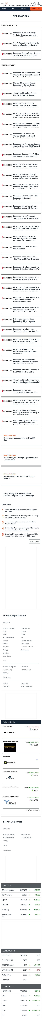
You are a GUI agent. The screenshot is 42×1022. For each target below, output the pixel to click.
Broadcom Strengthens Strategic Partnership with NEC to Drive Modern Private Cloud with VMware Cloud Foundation (26, 342)
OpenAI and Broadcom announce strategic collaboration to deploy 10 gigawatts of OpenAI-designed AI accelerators (26, 383)
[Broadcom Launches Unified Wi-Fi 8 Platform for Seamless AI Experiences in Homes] (7, 299)
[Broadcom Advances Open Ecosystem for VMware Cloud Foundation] (7, 351)
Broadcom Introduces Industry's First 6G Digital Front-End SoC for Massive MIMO (26, 269)
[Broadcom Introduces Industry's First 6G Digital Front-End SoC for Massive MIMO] (7, 268)
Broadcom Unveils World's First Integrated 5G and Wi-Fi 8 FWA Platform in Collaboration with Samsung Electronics (25, 167)
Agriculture (25, 650)
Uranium (6, 653)
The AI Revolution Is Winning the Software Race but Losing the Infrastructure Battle (26, 45)
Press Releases (20, 6)
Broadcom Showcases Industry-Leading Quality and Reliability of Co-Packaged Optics (26, 412)
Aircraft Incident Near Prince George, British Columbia (21, 511)
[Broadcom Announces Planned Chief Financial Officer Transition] (7, 258)
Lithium (5, 641)
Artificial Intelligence (9, 667)
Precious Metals (8, 628)
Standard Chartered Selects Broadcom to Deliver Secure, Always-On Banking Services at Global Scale (25, 86)
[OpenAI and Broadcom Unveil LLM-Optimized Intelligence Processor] (7, 94)
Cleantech (24, 667)
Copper (23, 631)
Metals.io (6, 756)
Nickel (23, 634)
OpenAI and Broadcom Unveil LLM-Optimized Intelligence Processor (24, 95)
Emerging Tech (26, 670)
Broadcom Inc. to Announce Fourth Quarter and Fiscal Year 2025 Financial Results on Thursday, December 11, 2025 (25, 362)
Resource (4, 8)
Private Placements (30, 6)
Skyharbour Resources (11, 772)
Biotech (5, 683)
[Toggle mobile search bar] (34, 3)
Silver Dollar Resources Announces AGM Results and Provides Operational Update (22, 529)
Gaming (5, 673)
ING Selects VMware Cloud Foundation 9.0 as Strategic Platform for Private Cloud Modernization (24, 322)
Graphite (6, 647)
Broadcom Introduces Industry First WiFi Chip (19, 439)
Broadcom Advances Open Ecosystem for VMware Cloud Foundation (24, 351)
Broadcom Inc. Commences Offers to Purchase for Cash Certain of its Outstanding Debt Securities (26, 125)
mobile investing (10, 435)
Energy (5, 650)
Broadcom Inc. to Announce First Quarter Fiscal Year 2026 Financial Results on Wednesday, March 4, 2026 (26, 290)
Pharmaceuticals (26, 686)
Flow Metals (7, 726)
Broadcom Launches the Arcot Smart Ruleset (25, 247)
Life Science (22, 8)
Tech (13, 8)
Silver (5, 634)
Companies (11, 6)
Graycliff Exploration (11, 796)
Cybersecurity (7, 670)
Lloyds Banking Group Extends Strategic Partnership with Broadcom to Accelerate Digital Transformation (25, 423)
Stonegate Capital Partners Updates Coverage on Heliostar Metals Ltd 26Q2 (21, 517)
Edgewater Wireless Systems (11, 787)
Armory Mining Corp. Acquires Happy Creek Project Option (20, 523)
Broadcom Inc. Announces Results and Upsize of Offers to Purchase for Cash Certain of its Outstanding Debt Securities (26, 106)
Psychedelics (25, 683)
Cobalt (5, 644)
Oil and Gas (7, 656)
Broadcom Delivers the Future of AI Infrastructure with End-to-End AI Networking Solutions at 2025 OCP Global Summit (26, 403)
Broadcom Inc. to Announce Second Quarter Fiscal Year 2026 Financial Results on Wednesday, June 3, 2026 (26, 219)
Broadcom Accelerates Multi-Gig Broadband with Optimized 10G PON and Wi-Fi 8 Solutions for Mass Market (26, 229)
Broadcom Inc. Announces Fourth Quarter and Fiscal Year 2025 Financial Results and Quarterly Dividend (26, 311)
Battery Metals (8, 637)
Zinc (22, 637)
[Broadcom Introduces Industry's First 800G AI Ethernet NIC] (7, 371)
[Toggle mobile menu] (2, 3)
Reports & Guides (36, 8)
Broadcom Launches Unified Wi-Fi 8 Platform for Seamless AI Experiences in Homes (26, 299)
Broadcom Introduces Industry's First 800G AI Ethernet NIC (26, 371)
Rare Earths (25, 644)
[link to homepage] (7, 3)
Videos (5, 6)
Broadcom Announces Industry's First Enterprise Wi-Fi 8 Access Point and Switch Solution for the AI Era (26, 280)
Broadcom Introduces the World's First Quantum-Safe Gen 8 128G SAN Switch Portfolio (26, 331)
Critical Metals (26, 641)
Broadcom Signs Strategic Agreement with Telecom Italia (21, 459)
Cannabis (6, 686)
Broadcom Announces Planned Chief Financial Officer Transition (26, 258)
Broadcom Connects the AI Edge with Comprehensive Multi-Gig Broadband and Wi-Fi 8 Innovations (26, 157)
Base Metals (25, 628)
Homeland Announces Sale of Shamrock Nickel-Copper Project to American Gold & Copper (22, 535)
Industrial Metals (27, 647)
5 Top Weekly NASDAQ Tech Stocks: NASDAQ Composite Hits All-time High (19, 494)
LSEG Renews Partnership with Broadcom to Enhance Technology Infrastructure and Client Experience (25, 199)
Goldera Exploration (10, 741)
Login (39, 3)
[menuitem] (12, 631)
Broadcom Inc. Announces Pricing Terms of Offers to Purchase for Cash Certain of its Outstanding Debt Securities (26, 116)
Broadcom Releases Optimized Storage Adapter (19, 477)
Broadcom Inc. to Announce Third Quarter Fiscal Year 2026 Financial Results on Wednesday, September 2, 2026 (26, 76)
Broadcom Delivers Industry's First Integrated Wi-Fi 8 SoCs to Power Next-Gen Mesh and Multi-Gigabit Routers (26, 177)
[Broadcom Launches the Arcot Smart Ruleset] (7, 248)
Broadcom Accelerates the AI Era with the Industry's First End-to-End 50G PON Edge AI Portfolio (26, 186)
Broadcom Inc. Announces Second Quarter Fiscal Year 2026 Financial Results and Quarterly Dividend (26, 146)
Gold (4, 631)
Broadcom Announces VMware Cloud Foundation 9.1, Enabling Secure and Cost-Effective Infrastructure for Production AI (26, 209)
